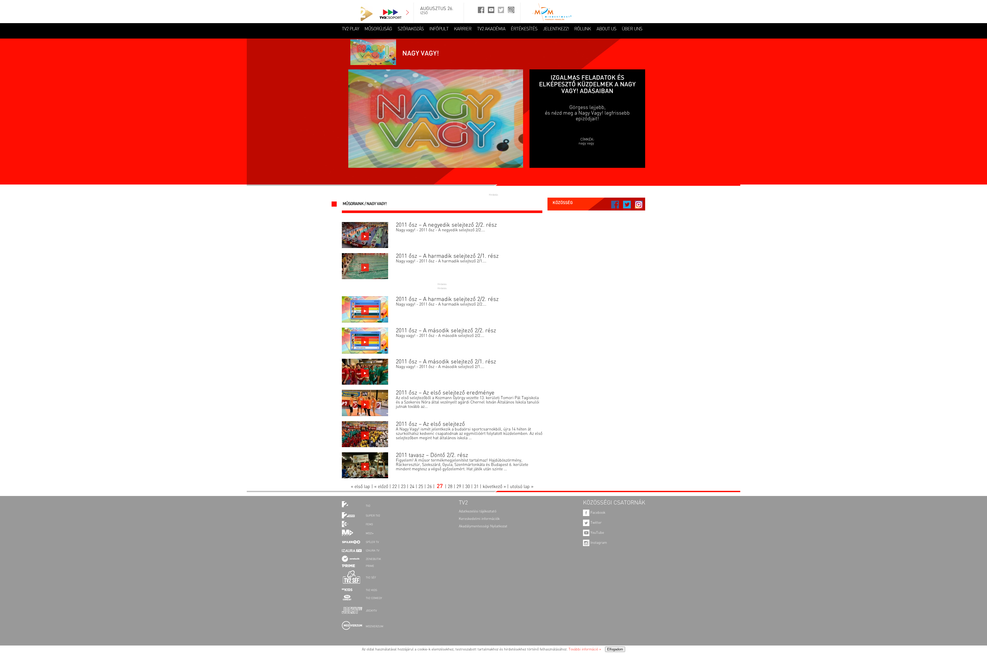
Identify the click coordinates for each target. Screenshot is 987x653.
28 (450, 486)
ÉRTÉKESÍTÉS (524, 29)
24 (412, 486)
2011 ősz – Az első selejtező (430, 424)
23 (403, 486)
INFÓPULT (439, 29)
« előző (381, 486)
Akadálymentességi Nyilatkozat (483, 526)
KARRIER (462, 29)
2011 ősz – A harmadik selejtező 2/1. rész (447, 256)
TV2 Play (350, 29)
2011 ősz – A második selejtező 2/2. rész (446, 331)
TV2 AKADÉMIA (491, 29)
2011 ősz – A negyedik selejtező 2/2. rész (446, 225)
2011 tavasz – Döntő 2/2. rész (432, 455)
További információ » (585, 649)
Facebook (597, 512)
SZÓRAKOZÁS (411, 29)
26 (429, 486)
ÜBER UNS (632, 29)
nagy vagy (586, 143)
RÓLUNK (582, 29)
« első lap (360, 486)
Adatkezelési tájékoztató (477, 511)
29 (458, 486)
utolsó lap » (521, 486)
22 (394, 486)
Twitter (595, 523)
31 (476, 486)
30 (467, 486)
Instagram (598, 543)
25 (420, 486)
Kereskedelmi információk (479, 519)
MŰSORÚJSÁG (378, 29)
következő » (494, 486)
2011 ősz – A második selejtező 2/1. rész (446, 362)
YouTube (596, 533)
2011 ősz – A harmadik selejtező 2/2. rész (447, 299)
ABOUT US (606, 29)
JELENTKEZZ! (556, 29)
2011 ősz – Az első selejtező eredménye (445, 393)
